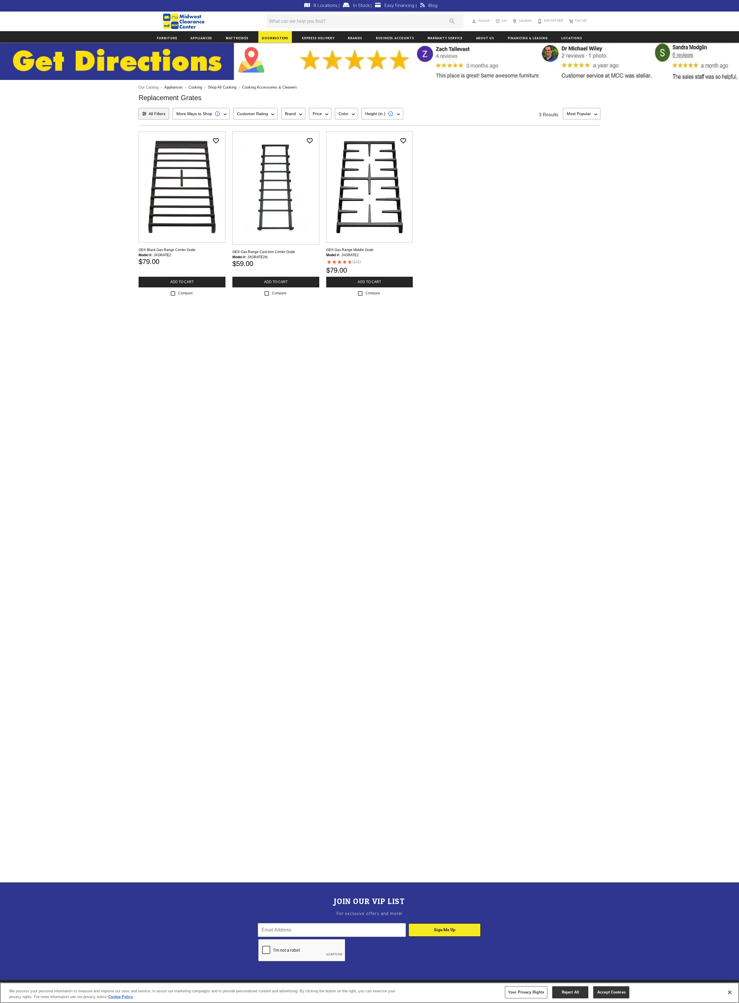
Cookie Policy (120, 997)
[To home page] (201, 21)
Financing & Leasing (528, 38)
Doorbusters (275, 38)
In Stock (361, 6)
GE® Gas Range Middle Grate (350, 250)
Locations (571, 38)
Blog (432, 6)
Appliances (201, 38)
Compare (185, 293)
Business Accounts (395, 38)
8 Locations (325, 6)
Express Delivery (318, 38)
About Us (485, 38)
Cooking (195, 87)
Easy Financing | (400, 6)
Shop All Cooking (222, 87)
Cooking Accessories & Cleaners (269, 87)
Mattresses (237, 38)
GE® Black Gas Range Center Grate (167, 250)
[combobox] (201, 113)
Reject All (570, 992)
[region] (369, 993)
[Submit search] (452, 21)
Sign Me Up (445, 929)
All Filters (157, 113)
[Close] (729, 992)
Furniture (167, 38)
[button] (474, 21)
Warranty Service (445, 38)
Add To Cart (182, 282)
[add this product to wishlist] (216, 141)
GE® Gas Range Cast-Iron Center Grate (263, 252)
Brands (355, 38)
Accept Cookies (611, 992)
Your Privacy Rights (526, 992)
